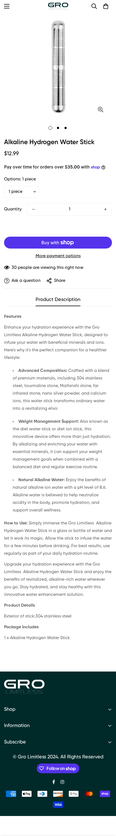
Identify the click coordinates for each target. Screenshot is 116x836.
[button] (106, 6)
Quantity (13, 209)
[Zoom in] (100, 110)
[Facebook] (54, 782)
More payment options (58, 256)
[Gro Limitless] (58, 6)
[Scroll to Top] (106, 807)
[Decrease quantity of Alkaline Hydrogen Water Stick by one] (33, 209)
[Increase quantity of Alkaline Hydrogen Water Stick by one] (105, 209)
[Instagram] (62, 782)
